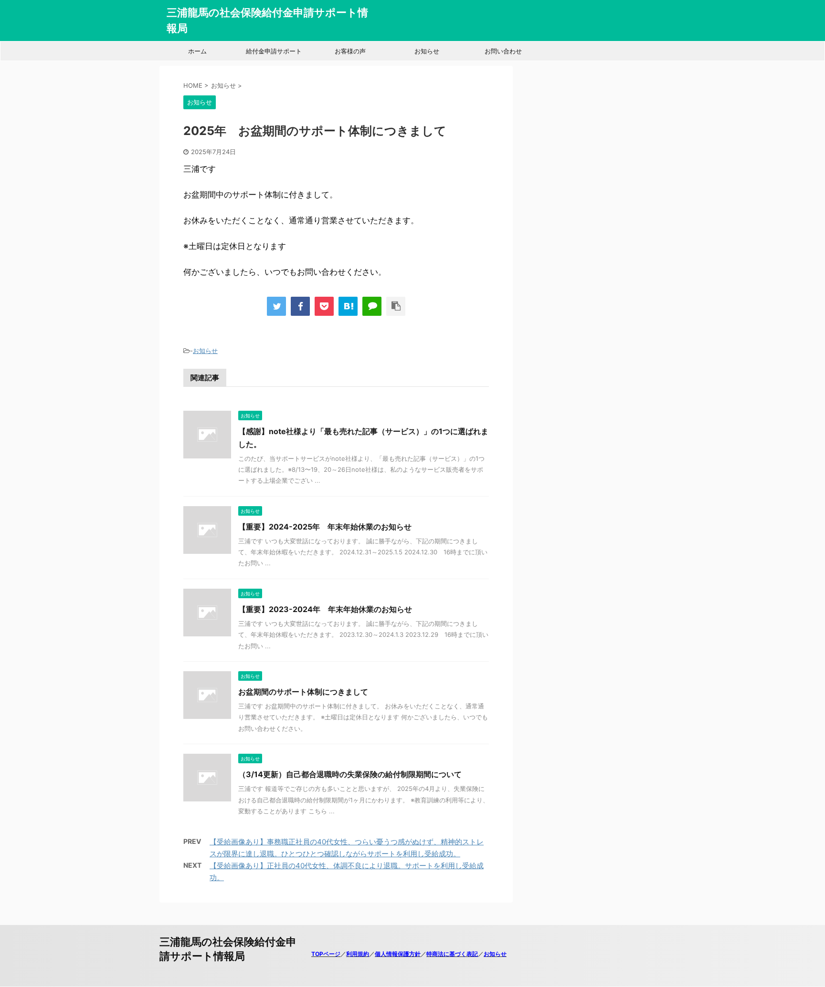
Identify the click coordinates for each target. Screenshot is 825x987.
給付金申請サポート (274, 51)
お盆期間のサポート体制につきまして (303, 691)
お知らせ (426, 51)
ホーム (197, 51)
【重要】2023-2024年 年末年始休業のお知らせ (325, 609)
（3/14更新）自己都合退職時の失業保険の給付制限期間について (350, 774)
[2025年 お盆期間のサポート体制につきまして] (348, 306)
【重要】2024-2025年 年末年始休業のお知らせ (325, 526)
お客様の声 (350, 51)
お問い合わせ (503, 51)
